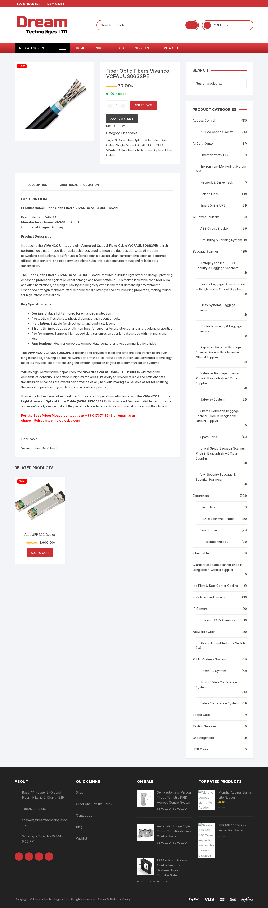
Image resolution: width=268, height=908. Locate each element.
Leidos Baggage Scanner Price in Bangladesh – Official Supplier (220, 286)
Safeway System (212, 399)
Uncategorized (203, 738)
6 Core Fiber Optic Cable (133, 140)
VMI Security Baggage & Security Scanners (216, 477)
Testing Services (205, 726)
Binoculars (207, 507)
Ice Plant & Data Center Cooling (215, 586)
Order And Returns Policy (94, 804)
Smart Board (209, 530)
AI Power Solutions (206, 217)
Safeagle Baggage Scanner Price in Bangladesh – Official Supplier (218, 378)
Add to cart (143, 105)
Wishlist (81, 838)
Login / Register (28, 3)
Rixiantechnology (216, 542)
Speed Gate (201, 715)
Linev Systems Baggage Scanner (215, 307)
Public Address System (209, 659)
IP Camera (200, 609)
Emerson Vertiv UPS (214, 155)
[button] (86, 69)
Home (80, 48)
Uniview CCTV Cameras (217, 620)
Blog (120, 48)
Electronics (201, 496)
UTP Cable (200, 749)
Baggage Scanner (205, 251)
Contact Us (170, 48)
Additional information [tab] (79, 184)
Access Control (204, 120)
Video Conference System (219, 703)
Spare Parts (208, 437)
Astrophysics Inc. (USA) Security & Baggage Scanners (217, 265)
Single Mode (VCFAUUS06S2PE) (139, 145)
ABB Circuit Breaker (214, 228)
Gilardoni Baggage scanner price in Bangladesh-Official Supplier (217, 567)
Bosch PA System (213, 671)
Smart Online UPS (212, 205)
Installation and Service (209, 597)
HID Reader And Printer (217, 519)
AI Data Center (203, 143)
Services (142, 48)
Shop (100, 48)
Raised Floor (209, 194)
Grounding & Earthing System (221, 240)
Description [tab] (37, 184)
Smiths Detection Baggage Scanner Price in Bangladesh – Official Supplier (217, 416)
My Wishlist (55, 3)
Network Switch (204, 632)
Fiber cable (129, 133)
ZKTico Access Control (217, 132)
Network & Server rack (216, 182)
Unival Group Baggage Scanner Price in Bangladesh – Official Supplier (220, 453)
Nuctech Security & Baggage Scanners (219, 328)
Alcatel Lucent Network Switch (222, 643)
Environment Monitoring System (223, 166)
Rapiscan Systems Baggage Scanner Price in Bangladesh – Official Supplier (218, 352)
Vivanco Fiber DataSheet (39, 448)
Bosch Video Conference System (216, 684)
